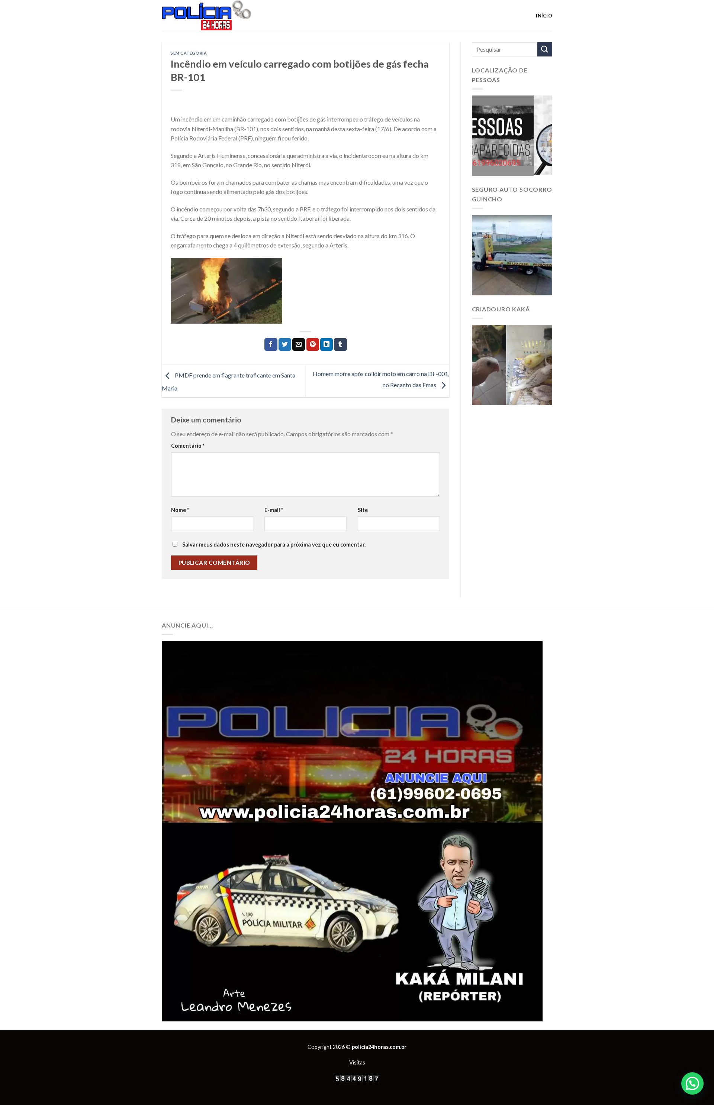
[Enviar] (544, 49)
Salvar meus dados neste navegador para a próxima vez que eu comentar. (274, 544)
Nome (180, 510)
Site (363, 510)
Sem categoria (189, 53)
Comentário (188, 446)
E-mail (273, 510)
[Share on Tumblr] (340, 344)
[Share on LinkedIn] (326, 344)
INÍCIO (544, 16)
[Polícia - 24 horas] (219, 15)
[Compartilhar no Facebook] (270, 344)
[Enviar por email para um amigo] (298, 344)
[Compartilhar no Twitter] (285, 344)
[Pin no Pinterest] (312, 344)
